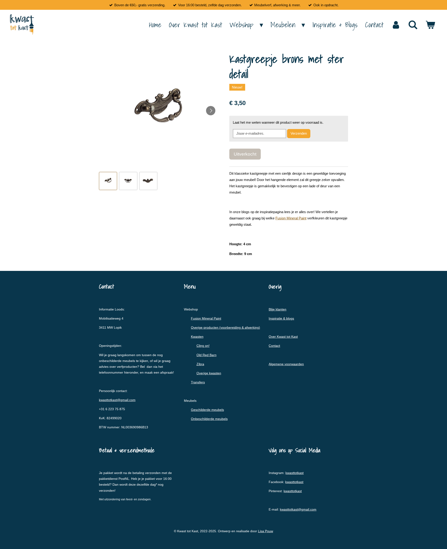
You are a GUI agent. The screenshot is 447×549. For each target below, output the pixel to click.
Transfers (198, 382)
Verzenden (299, 133)
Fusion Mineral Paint (290, 218)
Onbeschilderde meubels (209, 419)
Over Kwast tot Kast (283, 336)
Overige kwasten (208, 373)
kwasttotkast (294, 473)
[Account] (395, 25)
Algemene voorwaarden (286, 364)
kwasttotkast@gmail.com (117, 400)
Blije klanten (277, 309)
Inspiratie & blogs (281, 318)
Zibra (200, 364)
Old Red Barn (206, 355)
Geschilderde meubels (207, 410)
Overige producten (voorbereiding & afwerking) (225, 327)
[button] (108, 181)
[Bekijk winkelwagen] (430, 25)
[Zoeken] (413, 25)
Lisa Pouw (265, 531)
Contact (274, 346)
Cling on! (203, 346)
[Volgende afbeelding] (210, 110)
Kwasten (197, 336)
